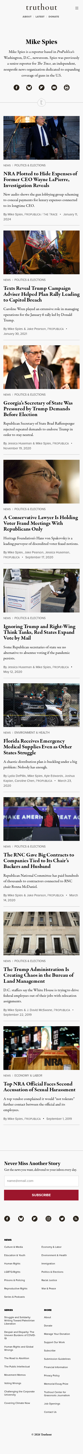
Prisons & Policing (14, 1280)
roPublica (55, 329)
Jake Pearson (36, 328)
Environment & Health (32, 732)
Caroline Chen (24, 780)
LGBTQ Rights (12, 1272)
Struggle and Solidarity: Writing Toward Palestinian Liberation (19, 1320)
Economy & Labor (28, 1075)
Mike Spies (15, 214)
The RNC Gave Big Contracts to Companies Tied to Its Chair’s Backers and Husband (38, 861)
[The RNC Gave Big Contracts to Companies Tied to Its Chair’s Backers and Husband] (41, 819)
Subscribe (50, 1350)
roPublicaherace (40, 214)
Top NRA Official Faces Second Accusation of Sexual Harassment (39, 1087)
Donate (48, 1326)
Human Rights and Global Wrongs (18, 1348)
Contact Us (50, 1412)
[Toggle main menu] (77, 8)
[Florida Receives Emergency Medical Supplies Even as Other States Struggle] (41, 705)
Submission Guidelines (57, 1359)
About (47, 1317)
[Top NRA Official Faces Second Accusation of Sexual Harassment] (41, 1048)
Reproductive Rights (15, 1288)
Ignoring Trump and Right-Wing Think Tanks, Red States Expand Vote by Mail (39, 632)
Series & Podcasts (14, 1297)
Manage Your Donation (57, 1334)
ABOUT (27, 17)
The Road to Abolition (16, 1358)
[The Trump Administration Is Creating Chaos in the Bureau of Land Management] (41, 933)
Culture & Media (13, 1247)
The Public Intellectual (17, 1366)
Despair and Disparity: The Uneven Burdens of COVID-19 (20, 1335)
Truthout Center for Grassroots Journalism (57, 1393)
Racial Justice (49, 1280)
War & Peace (49, 1288)
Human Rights (12, 1263)
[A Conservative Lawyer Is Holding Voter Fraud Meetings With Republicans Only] (41, 482)
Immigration (48, 1263)
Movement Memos (15, 1375)
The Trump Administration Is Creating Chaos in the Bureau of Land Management (38, 975)
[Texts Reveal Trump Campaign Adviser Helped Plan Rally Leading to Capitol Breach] (41, 252)
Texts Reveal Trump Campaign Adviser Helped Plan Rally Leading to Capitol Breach (41, 294)
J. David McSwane (39, 1010)
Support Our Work (54, 1342)
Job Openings (52, 1404)
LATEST (40, 17)
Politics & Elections (30, 165)
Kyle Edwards (53, 775)
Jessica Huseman (20, 443)
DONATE (54, 17)
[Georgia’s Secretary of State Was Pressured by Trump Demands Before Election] (41, 367)
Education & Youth (14, 1255)
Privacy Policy (52, 1375)
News (7, 165)
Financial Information (56, 1367)
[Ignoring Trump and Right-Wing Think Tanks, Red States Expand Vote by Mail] (41, 590)
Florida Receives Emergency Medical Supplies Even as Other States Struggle (37, 747)
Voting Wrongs (12, 1383)
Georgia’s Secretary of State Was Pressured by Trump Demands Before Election (38, 409)
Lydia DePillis (17, 775)
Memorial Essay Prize (56, 1384)
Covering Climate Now (17, 1403)
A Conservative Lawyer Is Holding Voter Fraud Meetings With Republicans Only (40, 523)
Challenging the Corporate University (19, 1393)
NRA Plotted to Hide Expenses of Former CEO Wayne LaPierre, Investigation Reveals (40, 179)
